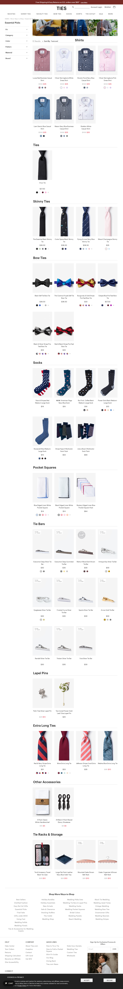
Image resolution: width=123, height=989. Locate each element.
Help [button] (7, 942)
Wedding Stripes (102, 919)
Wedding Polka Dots (75, 900)
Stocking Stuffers (48, 913)
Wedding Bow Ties (102, 909)
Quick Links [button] (51, 942)
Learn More (84, 2)
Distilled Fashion (21, 903)
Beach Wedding (75, 919)
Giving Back (51, 961)
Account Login (97, 7)
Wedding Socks (75, 906)
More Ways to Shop (17, 18)
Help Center (9, 946)
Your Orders (9, 949)
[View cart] (114, 7)
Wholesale (71, 956)
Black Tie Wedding (102, 900)
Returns (8, 952)
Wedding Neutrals (102, 916)
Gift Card (29, 956)
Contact (29, 952)
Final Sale (21, 913)
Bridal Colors (75, 913)
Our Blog (49, 958)
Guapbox (29, 949)
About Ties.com (32, 946)
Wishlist (108, 7)
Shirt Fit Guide (52, 954)
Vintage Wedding (102, 906)
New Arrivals (48, 906)
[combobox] (82, 7)
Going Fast (21, 919)
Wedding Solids (21, 922)
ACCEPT (86, 980)
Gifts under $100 (21, 916)
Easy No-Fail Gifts (21, 906)
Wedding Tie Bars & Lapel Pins (75, 903)
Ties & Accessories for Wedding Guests (20, 930)
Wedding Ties (72, 949)
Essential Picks (30, 18)
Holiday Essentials (48, 903)
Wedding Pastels (75, 916)
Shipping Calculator (13, 956)
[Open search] (73, 7)
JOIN (114, 949)
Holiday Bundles (48, 900)
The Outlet (48, 916)
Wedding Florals (20, 926)
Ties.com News (52, 964)
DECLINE (110, 980)
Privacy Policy (22, 985)
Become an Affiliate (12, 959)
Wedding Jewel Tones (102, 903)
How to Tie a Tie (52, 946)
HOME (7, 18)
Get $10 (29, 959)
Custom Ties (72, 952)
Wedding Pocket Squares (75, 909)
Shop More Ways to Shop (61, 894)
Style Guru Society (74, 946)
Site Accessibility (12, 962)
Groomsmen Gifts (102, 913)
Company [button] (30, 942)
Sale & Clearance (48, 909)
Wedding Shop (48, 919)
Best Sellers (21, 900)
